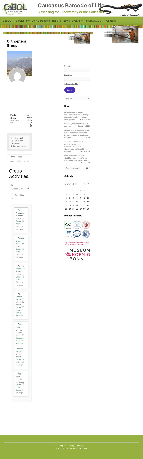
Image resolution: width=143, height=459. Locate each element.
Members (15, 161)
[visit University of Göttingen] (77, 234)
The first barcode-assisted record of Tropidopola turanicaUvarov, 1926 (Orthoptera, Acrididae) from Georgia (75, 146)
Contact (111, 20)
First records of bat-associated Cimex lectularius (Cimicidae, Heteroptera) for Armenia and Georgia (76, 134)
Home (12, 157)
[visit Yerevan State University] (86, 234)
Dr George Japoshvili (20, 296)
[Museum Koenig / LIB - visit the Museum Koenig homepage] (77, 259)
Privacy (71, 445)
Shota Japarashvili (20, 269)
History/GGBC (93, 20)
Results (56, 20)
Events (76, 20)
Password (68, 75)
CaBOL (7, 20)
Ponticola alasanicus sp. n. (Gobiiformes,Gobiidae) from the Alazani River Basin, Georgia (76, 158)
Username (68, 66)
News (66, 20)
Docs (20, 157)
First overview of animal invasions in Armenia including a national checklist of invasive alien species (76, 115)
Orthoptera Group (18, 223)
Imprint (63, 445)
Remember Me (72, 84)
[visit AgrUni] (68, 225)
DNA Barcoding (41, 20)
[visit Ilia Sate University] (86, 225)
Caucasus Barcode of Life (71, 5)
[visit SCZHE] (77, 225)
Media (26, 161)
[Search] (28, 188)
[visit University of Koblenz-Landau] (68, 234)
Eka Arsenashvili (20, 213)
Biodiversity (23, 20)
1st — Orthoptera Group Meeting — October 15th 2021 (20, 343)
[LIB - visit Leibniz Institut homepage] (77, 244)
